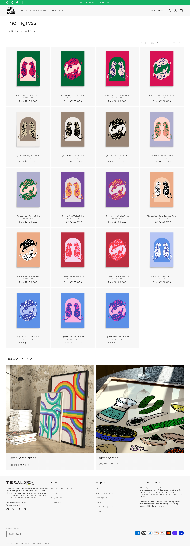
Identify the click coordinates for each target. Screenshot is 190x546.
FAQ (97, 489)
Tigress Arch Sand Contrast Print (161, 216)
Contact (99, 511)
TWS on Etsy (56, 498)
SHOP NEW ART (107, 463)
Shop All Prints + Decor (61, 489)
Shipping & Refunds (104, 493)
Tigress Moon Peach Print (28, 216)
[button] (170, 10)
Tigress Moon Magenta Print (162, 95)
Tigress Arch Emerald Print (28, 95)
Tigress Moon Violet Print (117, 216)
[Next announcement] (129, 2)
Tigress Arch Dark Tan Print (72, 155)
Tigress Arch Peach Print (162, 155)
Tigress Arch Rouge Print (73, 276)
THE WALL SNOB (19, 543)
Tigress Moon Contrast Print (28, 276)
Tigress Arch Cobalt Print (73, 337)
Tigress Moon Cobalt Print (117, 337)
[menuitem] (34, 10)
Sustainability (101, 498)
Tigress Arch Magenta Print (117, 95)
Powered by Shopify (43, 543)
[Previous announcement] (60, 2)
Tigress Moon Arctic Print (28, 337)
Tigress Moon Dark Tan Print (117, 155)
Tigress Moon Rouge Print (117, 276)
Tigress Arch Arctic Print (162, 276)
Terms (98, 502)
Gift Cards (55, 493)
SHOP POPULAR (18, 465)
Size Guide (56, 502)
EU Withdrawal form (104, 507)
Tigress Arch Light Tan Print (28, 155)
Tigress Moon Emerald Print (72, 95)
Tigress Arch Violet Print (73, 216)
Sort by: (144, 43)
